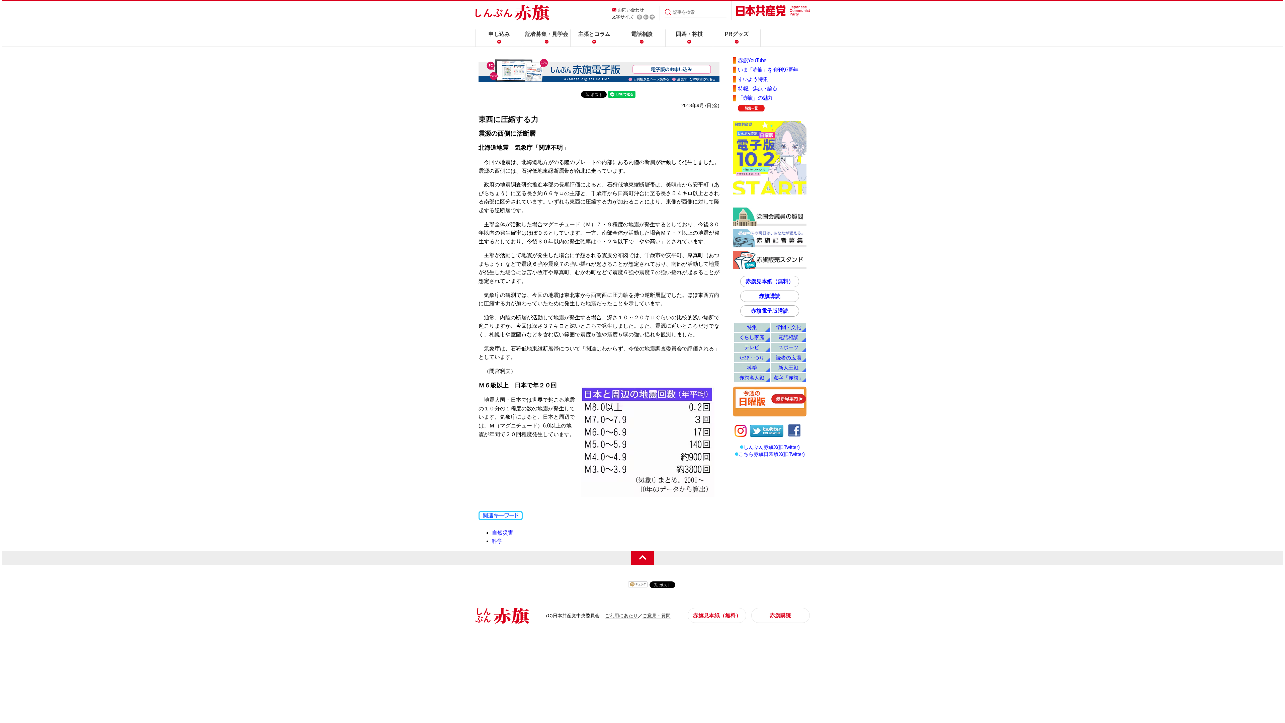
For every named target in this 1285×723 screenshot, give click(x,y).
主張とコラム (594, 34)
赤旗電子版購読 (769, 311)
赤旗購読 (769, 296)
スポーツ (788, 347)
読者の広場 (788, 357)
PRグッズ (737, 34)
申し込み (499, 34)
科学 (497, 541)
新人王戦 (788, 368)
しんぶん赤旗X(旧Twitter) (772, 447)
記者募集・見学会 (546, 34)
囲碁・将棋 (689, 34)
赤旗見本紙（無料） (770, 281)
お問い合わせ (631, 9)
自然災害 (502, 533)
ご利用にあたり (621, 615)
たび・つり (751, 357)
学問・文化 (788, 327)
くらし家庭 (751, 337)
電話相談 (642, 34)
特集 (752, 327)
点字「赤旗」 (788, 378)
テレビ (751, 347)
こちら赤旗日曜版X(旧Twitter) (772, 454)
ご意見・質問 (656, 615)
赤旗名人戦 (751, 378)
